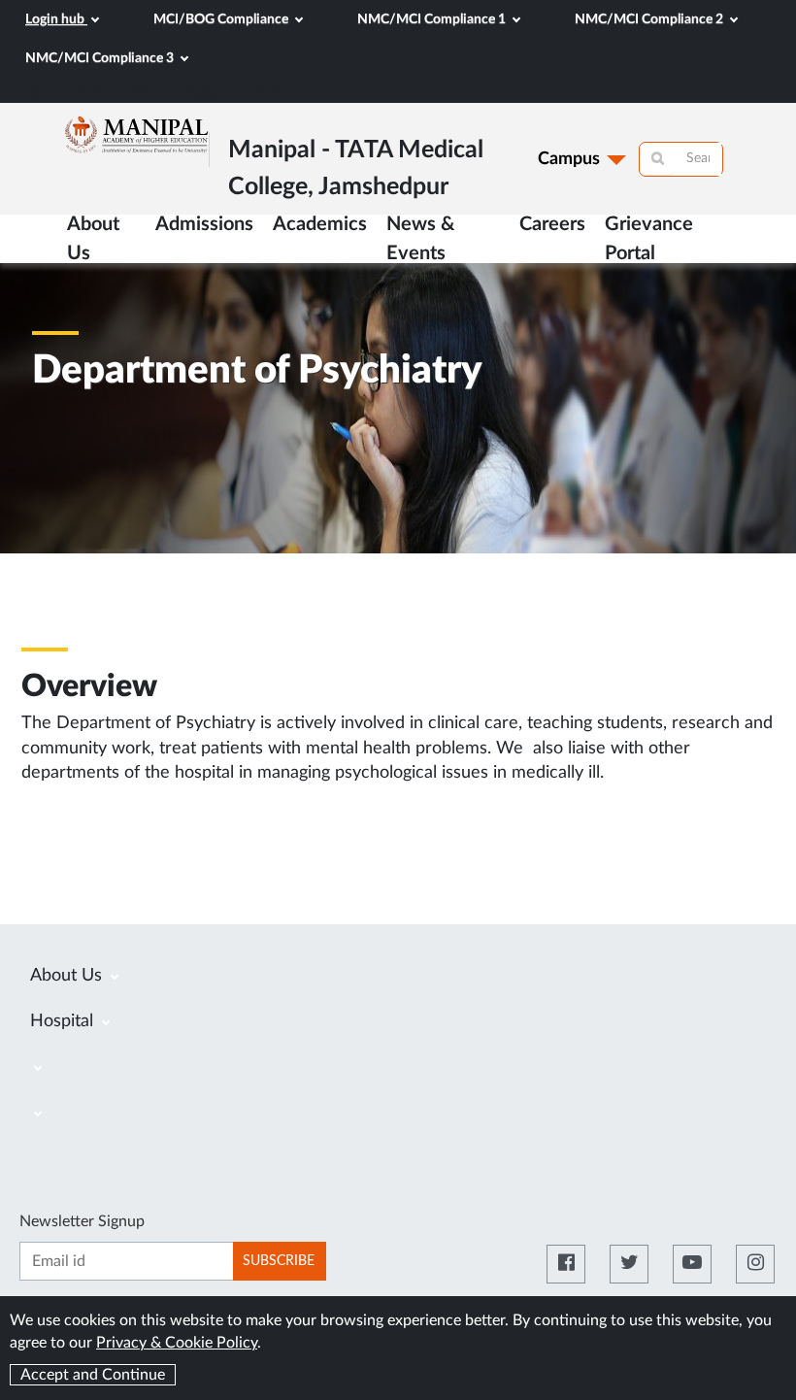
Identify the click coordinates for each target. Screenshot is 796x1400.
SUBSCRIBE (279, 1261)
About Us (68, 975)
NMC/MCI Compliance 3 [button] (101, 58)
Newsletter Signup (82, 1221)
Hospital (64, 1021)
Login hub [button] (56, 19)
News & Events (420, 239)
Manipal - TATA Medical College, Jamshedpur (154, 92)
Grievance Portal (649, 239)
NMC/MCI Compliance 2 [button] (650, 19)
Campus (569, 159)
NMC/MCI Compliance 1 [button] (433, 19)
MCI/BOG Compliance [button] (222, 19)
